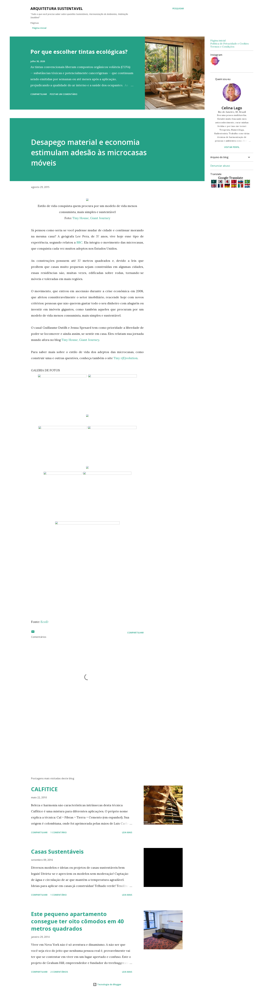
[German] (227, 186)
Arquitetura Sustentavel (56, 8)
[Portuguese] (247, 182)
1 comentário (58, 832)
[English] (214, 186)
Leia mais (127, 832)
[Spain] (234, 186)
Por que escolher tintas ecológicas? (79, 51)
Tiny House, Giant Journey (91, 218)
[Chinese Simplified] (234, 182)
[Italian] (241, 186)
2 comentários (59, 971)
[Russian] (241, 182)
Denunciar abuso (220, 165)
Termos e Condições (222, 46)
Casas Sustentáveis (57, 851)
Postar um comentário (63, 94)
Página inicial (39, 27)
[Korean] (221, 182)
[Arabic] (214, 182)
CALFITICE (44, 789)
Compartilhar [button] (38, 94)
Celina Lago (232, 107)
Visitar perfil (231, 147)
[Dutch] (247, 186)
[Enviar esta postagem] (33, 632)
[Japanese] (227, 182)
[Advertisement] (82, 739)
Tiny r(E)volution (126, 358)
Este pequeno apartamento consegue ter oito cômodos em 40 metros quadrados (77, 921)
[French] (221, 186)
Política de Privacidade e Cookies (229, 43)
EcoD (44, 622)
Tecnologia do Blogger (109, 984)
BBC (79, 242)
